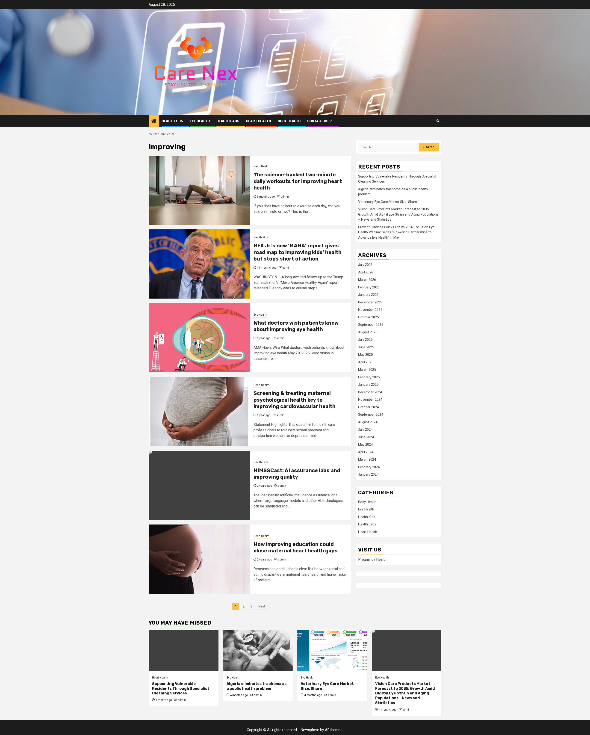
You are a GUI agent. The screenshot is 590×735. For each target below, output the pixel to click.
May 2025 (365, 355)
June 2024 (366, 437)
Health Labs (227, 121)
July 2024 (365, 429)
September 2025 (370, 325)
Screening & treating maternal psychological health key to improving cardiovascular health (295, 399)
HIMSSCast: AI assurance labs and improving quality (297, 473)
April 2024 (365, 452)
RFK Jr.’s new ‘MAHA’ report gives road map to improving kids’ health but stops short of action (298, 252)
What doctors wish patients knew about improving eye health (296, 326)
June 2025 (366, 347)
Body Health (289, 121)
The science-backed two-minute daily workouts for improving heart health (298, 181)
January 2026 (368, 295)
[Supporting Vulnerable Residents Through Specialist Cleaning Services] (183, 650)
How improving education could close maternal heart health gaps (296, 547)
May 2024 (365, 444)
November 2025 (370, 310)
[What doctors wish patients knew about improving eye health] (199, 337)
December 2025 (370, 302)
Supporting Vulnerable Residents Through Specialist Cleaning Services (180, 689)
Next (261, 606)
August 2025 (367, 332)
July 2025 (365, 340)
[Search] (438, 120)
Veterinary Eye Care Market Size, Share (387, 202)
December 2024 (370, 392)
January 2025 (368, 384)
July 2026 (365, 265)
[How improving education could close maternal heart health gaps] (199, 559)
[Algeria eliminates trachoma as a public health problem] (258, 650)
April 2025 (365, 362)
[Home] (153, 121)
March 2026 (367, 280)
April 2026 (365, 272)
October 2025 (368, 317)
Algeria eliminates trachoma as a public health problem (256, 686)
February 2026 (369, 287)
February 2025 (369, 377)
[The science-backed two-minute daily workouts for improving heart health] (199, 190)
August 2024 (367, 422)
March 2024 (367, 459)
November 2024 (370, 399)
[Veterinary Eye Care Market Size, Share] (332, 650)
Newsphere (310, 730)
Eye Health (200, 121)
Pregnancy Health (372, 559)
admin (285, 196)
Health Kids (172, 121)
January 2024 (368, 474)
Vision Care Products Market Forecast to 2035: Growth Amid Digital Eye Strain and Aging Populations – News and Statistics (398, 214)
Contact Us (317, 121)
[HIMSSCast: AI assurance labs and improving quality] (199, 485)
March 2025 (367, 370)
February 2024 (369, 467)
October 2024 (368, 407)
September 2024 (370, 414)
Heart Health (258, 121)
